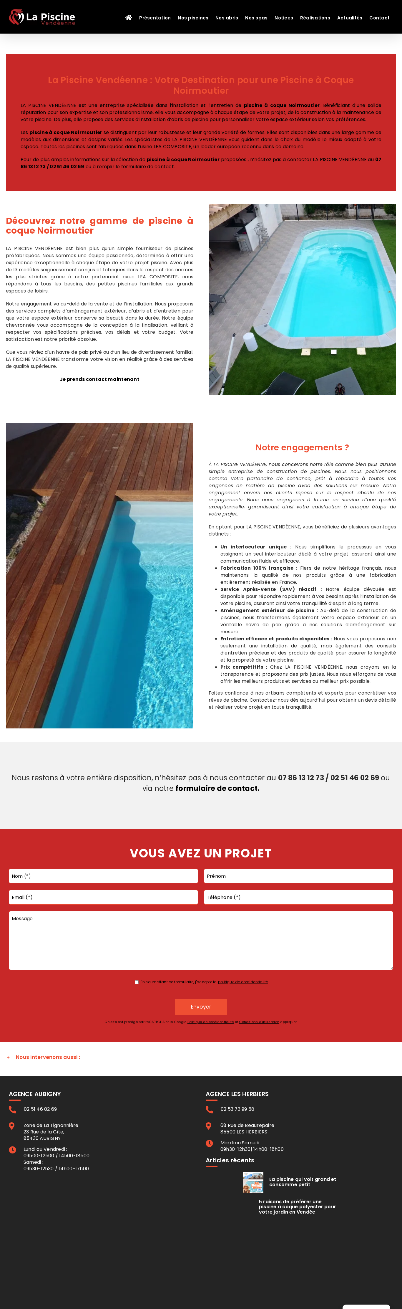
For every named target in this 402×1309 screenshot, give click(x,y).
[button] (201, 1057)
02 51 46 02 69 (67, 166)
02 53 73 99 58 (237, 1109)
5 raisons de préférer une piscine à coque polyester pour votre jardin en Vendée (297, 1206)
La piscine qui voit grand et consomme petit (302, 1182)
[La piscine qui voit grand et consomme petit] (253, 1182)
